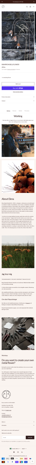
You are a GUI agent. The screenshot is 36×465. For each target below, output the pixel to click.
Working (8, 110)
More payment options (18, 91)
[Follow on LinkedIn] (22, 452)
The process (26, 110)
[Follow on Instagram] (18, 452)
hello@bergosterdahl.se (7, 416)
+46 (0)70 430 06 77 (6, 415)
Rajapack (28, 303)
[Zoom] (33, 58)
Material (20, 110)
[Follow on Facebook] (14, 452)
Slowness (14, 110)
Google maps (8, 410)
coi (26, 455)
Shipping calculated (11, 69)
